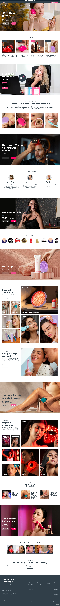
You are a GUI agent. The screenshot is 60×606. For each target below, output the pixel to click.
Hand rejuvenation (26, 450)
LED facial (24, 421)
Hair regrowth (15, 436)
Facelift (22, 111)
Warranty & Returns (29, 584)
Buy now (13, 23)
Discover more (6, 23)
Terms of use (56, 589)
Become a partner (55, 587)
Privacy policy (56, 591)
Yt (39, 542)
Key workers (56, 592)
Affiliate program (55, 582)
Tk (37, 542)
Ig (32, 542)
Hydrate (37, 111)
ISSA (23, 350)
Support (48, 583)
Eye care (24, 316)
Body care (14, 302)
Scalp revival (5, 465)
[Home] (30, 6)
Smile (52, 111)
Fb (34, 542)
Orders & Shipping (30, 582)
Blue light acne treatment (6, 331)
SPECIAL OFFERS (54, 2)
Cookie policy (56, 594)
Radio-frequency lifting (5, 437)
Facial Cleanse (9, 111)
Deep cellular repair (45, 450)
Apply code (5, 87)
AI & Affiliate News (55, 584)
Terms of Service (9, 594)
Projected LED (25, 287)
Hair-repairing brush (45, 316)
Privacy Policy (4, 594)
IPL (3, 302)
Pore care (5, 316)
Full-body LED (6, 450)
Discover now (5, 405)
